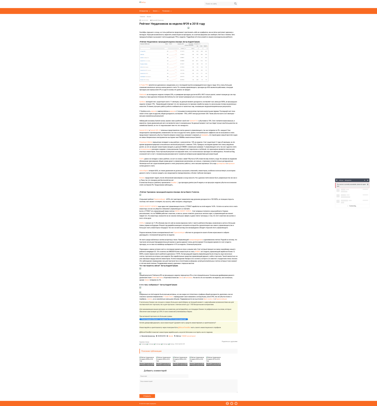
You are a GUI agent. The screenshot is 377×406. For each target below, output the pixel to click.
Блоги (155, 11)
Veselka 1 (174, 182)
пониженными (146, 149)
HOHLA (142, 223)
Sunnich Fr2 (194, 121)
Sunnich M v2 (144, 130)
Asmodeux (188, 278)
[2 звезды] (150, 344)
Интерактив (143, 11)
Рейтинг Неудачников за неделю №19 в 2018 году (213, 364)
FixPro (141, 159)
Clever (181, 278)
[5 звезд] (171, 344)
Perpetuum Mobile (145, 142)
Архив (171, 336)
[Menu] (337, 180)
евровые (231, 163)
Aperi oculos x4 (209, 299)
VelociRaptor (144, 171)
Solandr (154, 278)
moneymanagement (195, 240)
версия (153, 111)
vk (236, 403)
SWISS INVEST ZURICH (183, 211)
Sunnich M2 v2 (155, 130)
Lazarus (149, 299)
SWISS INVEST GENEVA (148, 206)
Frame (161, 278)
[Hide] (367, 180)
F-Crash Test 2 (168, 297)
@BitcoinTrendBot (184, 327)
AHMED (197, 251)
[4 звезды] (164, 344)
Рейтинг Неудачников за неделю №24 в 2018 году (196, 364)
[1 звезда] (142, 344)
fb (227, 403)
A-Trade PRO (143, 85)
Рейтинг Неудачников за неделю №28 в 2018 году (180, 364)
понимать (204, 135)
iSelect (147, 280)
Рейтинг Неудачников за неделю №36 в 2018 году (163, 364)
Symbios (142, 102)
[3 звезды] (157, 344)
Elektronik (142, 94)
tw (231, 403)
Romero (142, 178)
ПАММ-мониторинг (189, 336)
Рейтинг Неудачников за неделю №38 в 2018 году (146, 364)
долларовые (221, 163)
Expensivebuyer (159, 199)
